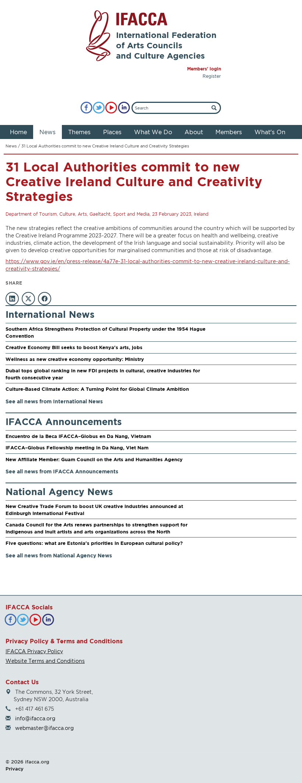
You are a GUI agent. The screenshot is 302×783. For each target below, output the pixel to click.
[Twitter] (99, 108)
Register (212, 76)
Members (228, 132)
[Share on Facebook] (44, 298)
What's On (269, 132)
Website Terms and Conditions (45, 661)
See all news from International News (54, 401)
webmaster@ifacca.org (44, 728)
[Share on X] (28, 298)
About (194, 132)
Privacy (15, 768)
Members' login (204, 68)
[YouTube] (111, 108)
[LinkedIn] (124, 108)
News (47, 132)
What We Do (153, 132)
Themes (79, 132)
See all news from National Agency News (59, 555)
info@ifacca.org (35, 718)
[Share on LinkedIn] (12, 298)
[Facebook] (86, 108)
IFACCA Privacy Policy (34, 651)
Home (18, 132)
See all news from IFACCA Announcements (62, 471)
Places (112, 132)
